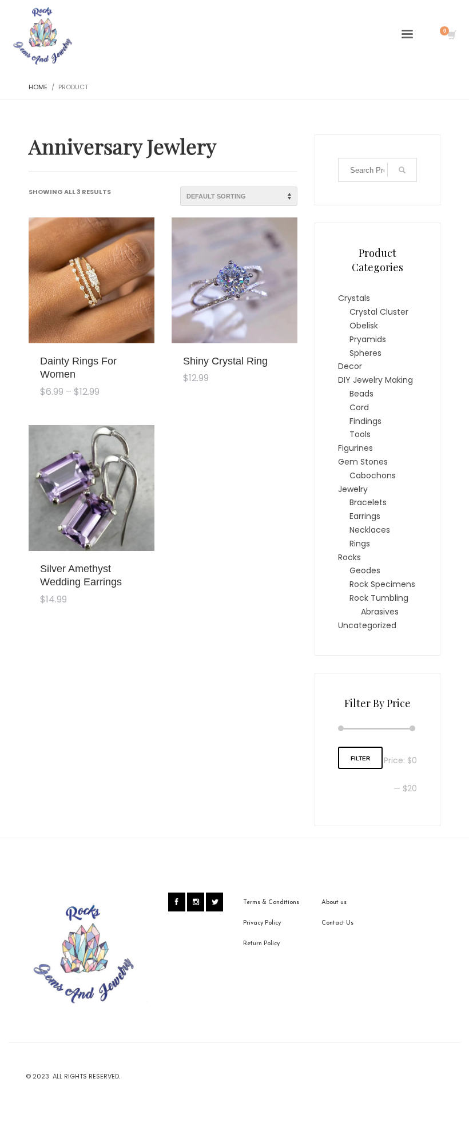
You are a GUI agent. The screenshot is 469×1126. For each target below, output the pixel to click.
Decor (350, 366)
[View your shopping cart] (451, 36)
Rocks (349, 557)
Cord (359, 407)
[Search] (402, 170)
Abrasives (380, 611)
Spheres (365, 353)
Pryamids (367, 339)
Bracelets (368, 502)
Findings (365, 421)
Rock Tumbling (378, 598)
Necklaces (369, 530)
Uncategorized (367, 625)
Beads (361, 393)
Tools (360, 434)
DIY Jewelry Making (375, 380)
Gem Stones (363, 461)
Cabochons (372, 475)
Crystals (354, 298)
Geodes (364, 570)
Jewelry (353, 489)
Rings (359, 543)
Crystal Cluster (378, 312)
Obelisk (363, 325)
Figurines (355, 448)
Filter (360, 758)
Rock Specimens (382, 584)
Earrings (364, 516)
